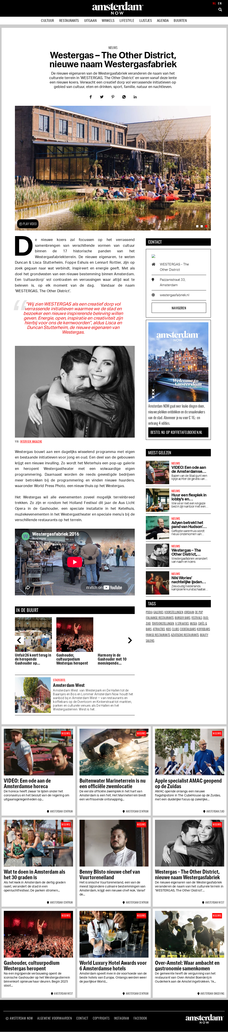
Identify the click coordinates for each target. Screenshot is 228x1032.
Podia (149, 612)
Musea (193, 623)
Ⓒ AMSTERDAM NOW (19, 1018)
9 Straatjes (182, 623)
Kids (168, 629)
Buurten (180, 20)
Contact (82, 1018)
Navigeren (179, 307)
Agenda (163, 20)
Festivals (196, 617)
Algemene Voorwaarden (54, 1018)
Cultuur (47, 20)
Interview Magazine (31, 441)
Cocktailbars (188, 629)
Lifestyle (127, 20)
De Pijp (199, 612)
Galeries (158, 612)
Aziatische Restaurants (185, 634)
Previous (19, 640)
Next (131, 640)
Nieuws (113, 47)
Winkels (108, 20)
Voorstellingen (173, 612)
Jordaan (189, 612)
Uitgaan (90, 20)
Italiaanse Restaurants (160, 617)
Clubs (175, 629)
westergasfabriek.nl (174, 295)
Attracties (159, 629)
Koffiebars (203, 629)
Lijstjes (145, 20)
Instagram (121, 1018)
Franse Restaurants (158, 634)
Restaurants (69, 20)
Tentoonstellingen (163, 623)
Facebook (140, 1018)
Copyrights (101, 1018)
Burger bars (183, 617)
